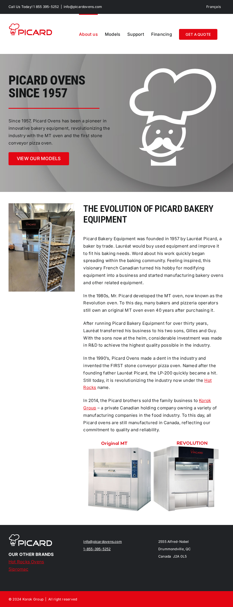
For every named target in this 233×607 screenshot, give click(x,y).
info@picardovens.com (83, 7)
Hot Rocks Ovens (26, 561)
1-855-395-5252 (97, 549)
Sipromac (18, 569)
